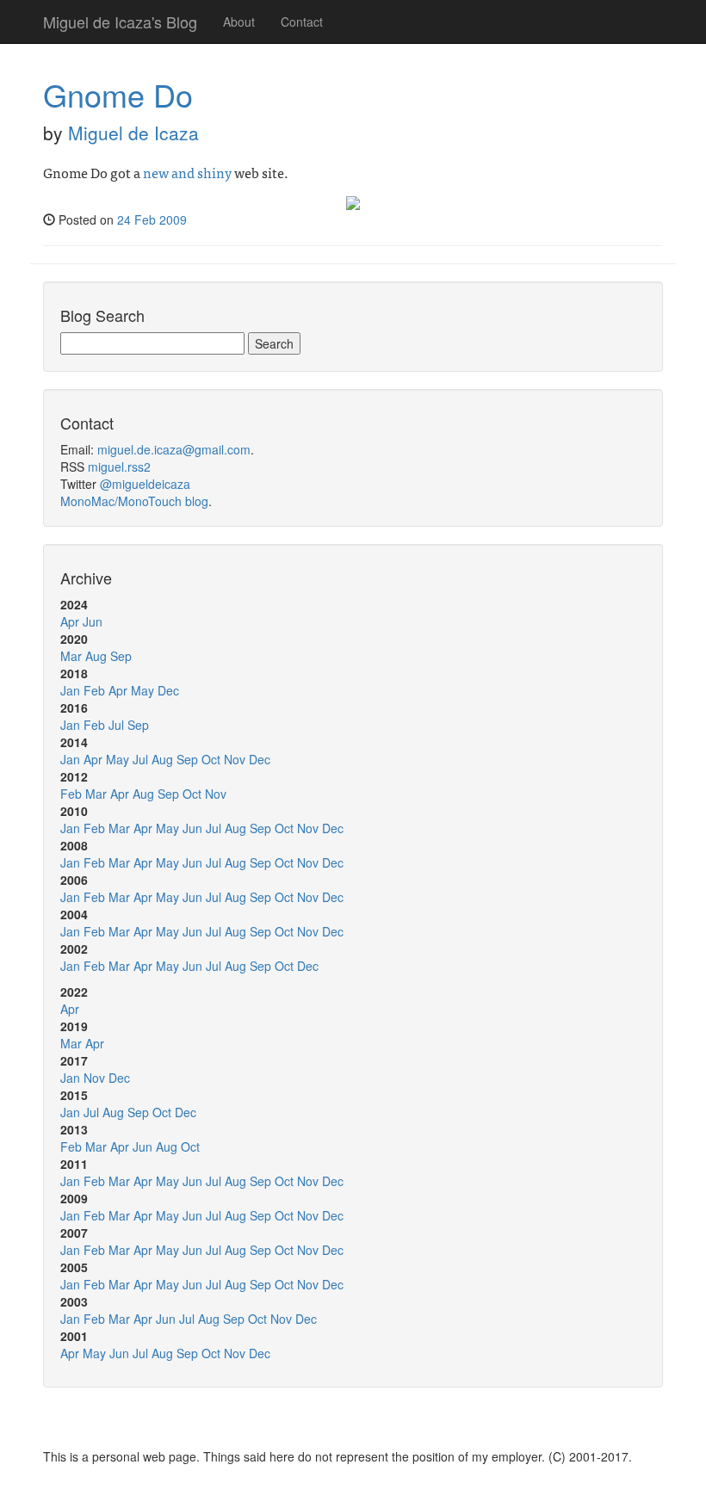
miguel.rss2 (119, 466)
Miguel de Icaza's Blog (120, 21)
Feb (94, 690)
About (239, 21)
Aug (96, 655)
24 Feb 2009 (152, 219)
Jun (92, 621)
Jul (116, 724)
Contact (302, 21)
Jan (70, 690)
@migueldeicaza (145, 483)
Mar (71, 655)
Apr (69, 621)
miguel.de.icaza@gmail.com (174, 449)
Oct (210, 759)
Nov (234, 759)
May (142, 690)
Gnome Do (118, 94)
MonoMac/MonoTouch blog (134, 501)
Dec (168, 690)
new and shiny (187, 172)
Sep (121, 655)
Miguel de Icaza (133, 132)
